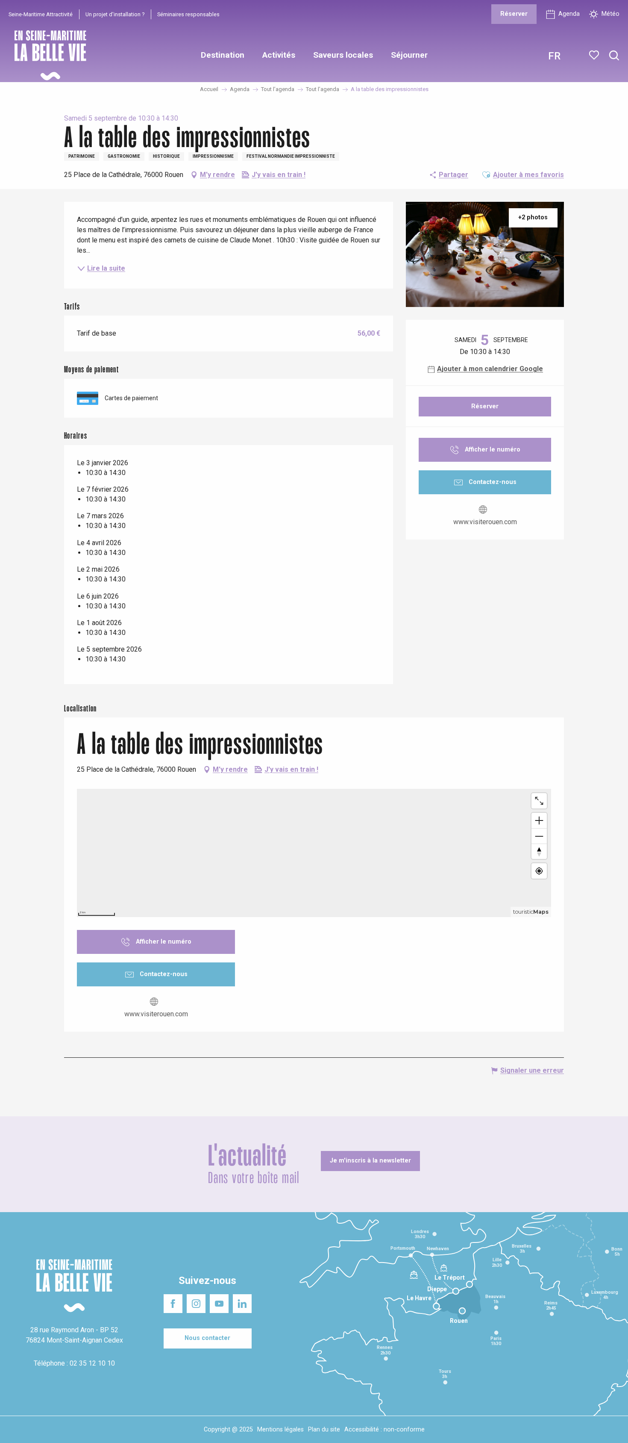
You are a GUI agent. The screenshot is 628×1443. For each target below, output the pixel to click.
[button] (614, 55)
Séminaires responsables (188, 14)
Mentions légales (280, 1429)
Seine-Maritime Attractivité (41, 14)
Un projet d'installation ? (114, 14)
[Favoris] (595, 55)
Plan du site (324, 1429)
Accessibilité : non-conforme (384, 1429)
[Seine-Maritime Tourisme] (47, 55)
